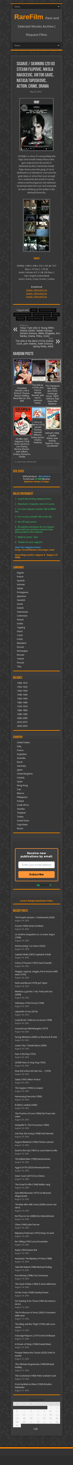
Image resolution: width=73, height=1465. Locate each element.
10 (17, 1415)
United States (23, 742)
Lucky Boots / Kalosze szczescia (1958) (33, 1020)
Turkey (20, 816)
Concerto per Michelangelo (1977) (31, 1028)
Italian (20, 588)
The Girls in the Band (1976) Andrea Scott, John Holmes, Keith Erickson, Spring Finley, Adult (34, 342)
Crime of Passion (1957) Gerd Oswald (33, 963)
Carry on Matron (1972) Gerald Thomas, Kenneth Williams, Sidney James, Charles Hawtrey (38, 432)
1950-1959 (22, 698)
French (20, 576)
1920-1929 (22, 687)
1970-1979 (22, 706)
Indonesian (22, 612)
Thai (19, 666)
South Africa (23, 805)
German (21, 584)
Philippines (22, 797)
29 (50, 1422)
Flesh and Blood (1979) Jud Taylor (31, 983)
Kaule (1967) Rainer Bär (26, 1250)
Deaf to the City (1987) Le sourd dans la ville (36, 1150)
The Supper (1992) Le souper (29, 1088)
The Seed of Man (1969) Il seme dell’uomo (35, 1284)
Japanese (21, 596)
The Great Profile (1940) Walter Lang (32, 1184)
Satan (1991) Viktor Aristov (27, 1079)
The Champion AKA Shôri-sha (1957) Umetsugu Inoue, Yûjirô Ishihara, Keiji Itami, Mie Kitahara (52, 395)
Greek (20, 604)
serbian (20, 319)
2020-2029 (22, 726)
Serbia (55, 314)
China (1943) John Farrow (27, 1224)
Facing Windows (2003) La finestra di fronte (36, 1037)
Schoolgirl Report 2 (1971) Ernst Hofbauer (35, 1335)
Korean (20, 647)
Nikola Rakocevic (41, 314)
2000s (33, 310)
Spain (19, 781)
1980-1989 (22, 710)
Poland (20, 801)
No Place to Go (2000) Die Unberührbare (34, 1216)
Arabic (20, 623)
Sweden (21, 809)
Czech (20, 635)
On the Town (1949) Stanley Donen (31, 1292)
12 (31, 1415)
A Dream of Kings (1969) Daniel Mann (33, 1344)
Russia (20, 828)
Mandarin (21, 643)
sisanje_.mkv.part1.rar (36, 290)
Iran (19, 789)
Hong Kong (22, 785)
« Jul (35, 1428)
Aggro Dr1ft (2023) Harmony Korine (32, 1167)
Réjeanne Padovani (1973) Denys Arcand (34, 1233)
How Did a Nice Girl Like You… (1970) (33, 1071)
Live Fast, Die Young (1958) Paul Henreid (34, 1133)
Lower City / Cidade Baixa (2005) (31, 1045)
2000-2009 (22, 718)
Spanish (21, 580)
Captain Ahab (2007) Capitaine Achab (33, 954)
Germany (21, 766)
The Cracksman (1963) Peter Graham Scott (35, 1375)
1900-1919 (22, 683)
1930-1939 (22, 691)
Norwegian (22, 651)
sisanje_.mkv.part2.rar (36, 293)
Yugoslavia (22, 824)
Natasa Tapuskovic (22, 314)
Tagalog (21, 627)
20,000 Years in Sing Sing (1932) (30, 1062)
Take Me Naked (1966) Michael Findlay (33, 1267)
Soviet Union (23, 820)
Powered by (28, 885)
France (20, 750)
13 (38, 1415)
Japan (20, 770)
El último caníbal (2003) (26, 1105)
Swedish (21, 600)
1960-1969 (22, 702)
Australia (21, 758)
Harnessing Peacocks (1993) (28, 1096)
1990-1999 (22, 714)
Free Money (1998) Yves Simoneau (31, 1275)
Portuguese (22, 592)
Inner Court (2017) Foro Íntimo (30, 1176)
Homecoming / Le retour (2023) (30, 946)
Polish (20, 639)
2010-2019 (22, 722)
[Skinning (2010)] (37, 124)
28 (44, 1422)
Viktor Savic (50, 319)
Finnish (20, 619)
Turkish (20, 658)
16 (57, 1415)
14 (44, 1415)
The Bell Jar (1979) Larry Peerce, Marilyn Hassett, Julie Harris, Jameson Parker (38, 394)
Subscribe (36, 874)
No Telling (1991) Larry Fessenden (31, 1241)
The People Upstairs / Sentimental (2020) (34, 917)
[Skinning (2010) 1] (37, 225)
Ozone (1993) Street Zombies (29, 926)
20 (38, 1418)
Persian (20, 662)
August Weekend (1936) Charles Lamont (34, 1142)
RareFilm (28, 17)
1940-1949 (22, 694)
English (20, 572)
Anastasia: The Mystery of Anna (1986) (33, 1258)
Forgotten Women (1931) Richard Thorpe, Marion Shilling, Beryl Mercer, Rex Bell (21, 394)
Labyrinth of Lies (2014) (26, 1011)
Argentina (21, 754)
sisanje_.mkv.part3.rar (36, 296)
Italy (19, 746)
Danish (20, 608)
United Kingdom (25, 773)
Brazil (19, 762)
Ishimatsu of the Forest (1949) (29, 1003)
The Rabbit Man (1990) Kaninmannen (32, 1159)
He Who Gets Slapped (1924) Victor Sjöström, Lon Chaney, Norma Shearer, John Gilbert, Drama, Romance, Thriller (22, 448)
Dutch (20, 631)
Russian (20, 655)
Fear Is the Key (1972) (25, 1054)
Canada (20, 777)
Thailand (21, 812)
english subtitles (47, 310)
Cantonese (22, 615)
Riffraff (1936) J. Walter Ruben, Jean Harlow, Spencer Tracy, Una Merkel (52, 439)
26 (31, 1422)
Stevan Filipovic (34, 319)
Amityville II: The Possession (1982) (32, 1125)
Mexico (20, 793)
